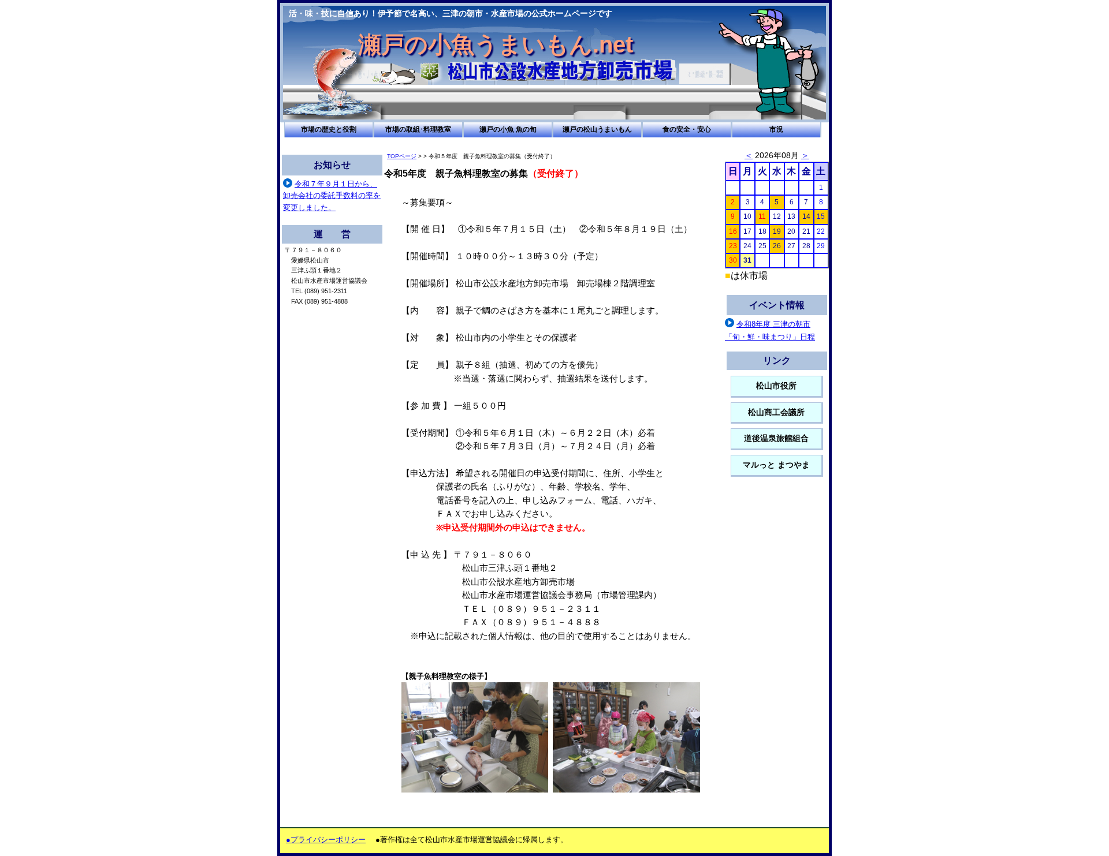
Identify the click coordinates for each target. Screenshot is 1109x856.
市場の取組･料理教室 (418, 129)
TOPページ (401, 156)
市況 (776, 129)
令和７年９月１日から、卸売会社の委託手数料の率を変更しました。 (332, 196)
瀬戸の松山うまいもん (597, 129)
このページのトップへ (707, 824)
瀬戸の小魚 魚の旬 (508, 129)
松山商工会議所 (776, 412)
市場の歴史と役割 (328, 129)
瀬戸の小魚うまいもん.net (495, 44)
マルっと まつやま (776, 465)
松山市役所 (776, 386)
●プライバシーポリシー (326, 839)
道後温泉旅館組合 (776, 438)
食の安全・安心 (687, 129)
